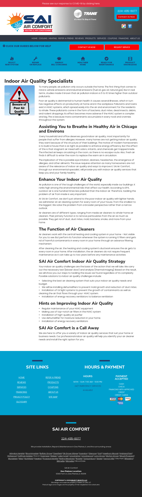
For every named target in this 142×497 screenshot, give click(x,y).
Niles (21, 458)
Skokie (99, 458)
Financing (124, 38)
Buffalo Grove (46, 453)
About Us (135, 38)
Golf (100, 453)
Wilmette (61, 461)
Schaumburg (89, 458)
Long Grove (99, 456)
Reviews (79, 38)
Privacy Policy (21, 396)
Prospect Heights (50, 458)
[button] (86, 47)
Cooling (43, 38)
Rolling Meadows (67, 458)
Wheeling (129, 458)
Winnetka (70, 461)
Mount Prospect (127, 456)
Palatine (38, 458)
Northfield (28, 458)
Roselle (79, 458)
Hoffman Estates (25, 456)
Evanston (83, 453)
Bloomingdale (32, 453)
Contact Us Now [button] (126, 16)
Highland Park (126, 453)
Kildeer (54, 456)
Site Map (53, 396)
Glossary (21, 401)
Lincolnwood (87, 456)
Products (90, 38)
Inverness (45, 456)
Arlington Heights (17, 453)
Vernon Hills (109, 458)
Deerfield (57, 453)
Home (34, 38)
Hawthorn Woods (110, 453)
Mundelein (13, 458)
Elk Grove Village (70, 453)
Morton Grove (112, 456)
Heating (53, 38)
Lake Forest (63, 456)
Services (101, 38)
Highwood (12, 456)
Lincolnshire (75, 456)
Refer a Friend (66, 38)
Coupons (112, 38)
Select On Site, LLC (79, 480)
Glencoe (93, 453)
